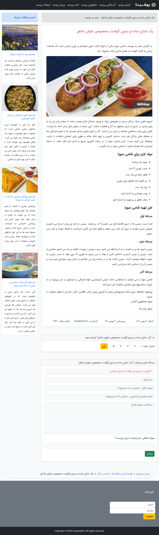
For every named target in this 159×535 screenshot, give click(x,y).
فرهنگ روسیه (43, 5)
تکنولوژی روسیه (89, 5)
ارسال (149, 454)
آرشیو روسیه (124, 5)
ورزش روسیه (58, 5)
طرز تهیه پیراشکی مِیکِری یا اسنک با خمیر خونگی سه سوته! (20, 198)
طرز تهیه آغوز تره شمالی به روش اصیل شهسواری (21, 117)
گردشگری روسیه (107, 5)
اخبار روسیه (73, 5)
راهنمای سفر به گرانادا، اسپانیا (22, 54)
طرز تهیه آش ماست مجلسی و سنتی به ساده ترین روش (22, 284)
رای (104, 346)
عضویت (149, 516)
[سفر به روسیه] (145, 5)
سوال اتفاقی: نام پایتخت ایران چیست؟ (134, 438)
